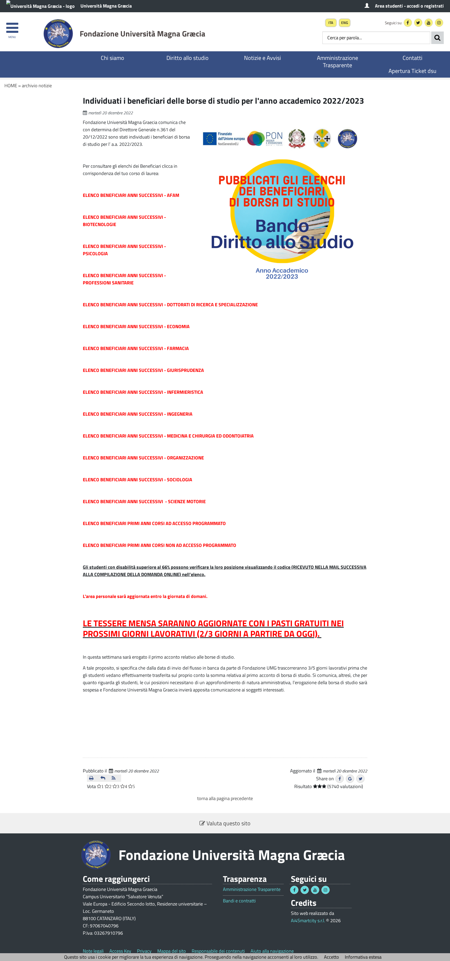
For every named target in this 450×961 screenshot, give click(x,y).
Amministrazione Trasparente (337, 61)
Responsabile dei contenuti (218, 950)
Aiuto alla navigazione (272, 950)
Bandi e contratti (239, 901)
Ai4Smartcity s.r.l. (308, 920)
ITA (330, 23)
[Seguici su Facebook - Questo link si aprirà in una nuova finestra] (408, 22)
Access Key (120, 950)
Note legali (93, 950)
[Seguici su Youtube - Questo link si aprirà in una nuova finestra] (428, 22)
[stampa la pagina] (92, 778)
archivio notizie (37, 85)
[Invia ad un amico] (104, 778)
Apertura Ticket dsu (412, 71)
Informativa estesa (363, 956)
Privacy (144, 950)
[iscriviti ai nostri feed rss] (115, 778)
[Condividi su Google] (350, 779)
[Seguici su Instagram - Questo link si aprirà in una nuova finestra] (439, 22)
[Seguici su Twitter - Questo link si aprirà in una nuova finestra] (418, 22)
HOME (10, 85)
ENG (344, 23)
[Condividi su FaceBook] (339, 779)
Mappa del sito (171, 950)
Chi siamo (112, 58)
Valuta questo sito (228, 823)
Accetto (331, 956)
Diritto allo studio (187, 58)
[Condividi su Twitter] (360, 779)
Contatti (412, 58)
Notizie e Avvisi (262, 58)
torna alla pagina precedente (225, 798)
